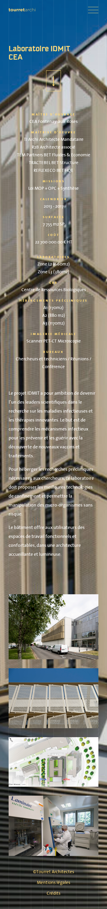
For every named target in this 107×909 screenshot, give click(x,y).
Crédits (53, 893)
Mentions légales (53, 882)
